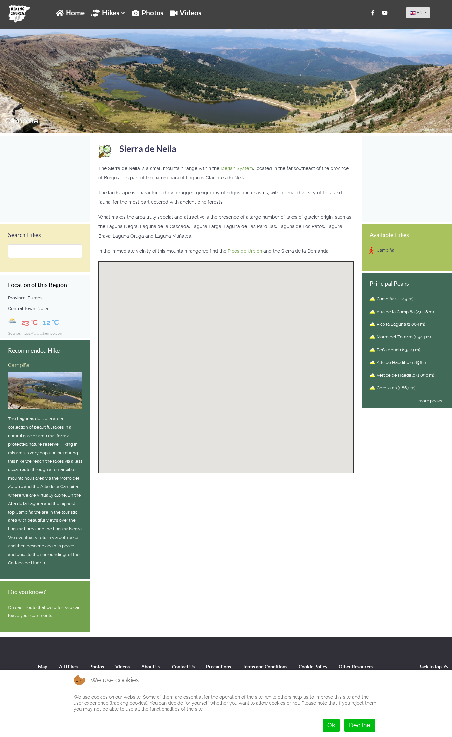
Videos (122, 666)
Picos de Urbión (245, 251)
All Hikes (68, 666)
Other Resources (356, 666)
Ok (331, 725)
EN (420, 12)
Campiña (21, 120)
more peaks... (431, 400)
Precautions (218, 666)
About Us (150, 666)
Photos (96, 666)
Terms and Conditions (265, 666)
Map (42, 666)
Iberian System (237, 168)
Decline (359, 725)
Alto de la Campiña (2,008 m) (405, 311)
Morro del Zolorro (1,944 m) (404, 336)
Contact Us (183, 666)
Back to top (430, 666)
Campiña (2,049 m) (395, 298)
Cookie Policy (313, 666)
